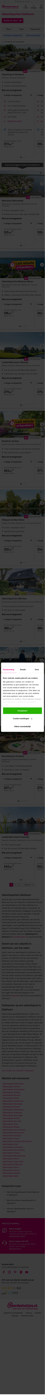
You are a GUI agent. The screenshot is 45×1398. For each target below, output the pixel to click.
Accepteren (22, 711)
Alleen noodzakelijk (22, 726)
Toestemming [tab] (8, 669)
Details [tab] (23, 669)
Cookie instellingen (21, 718)
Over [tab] (37, 669)
